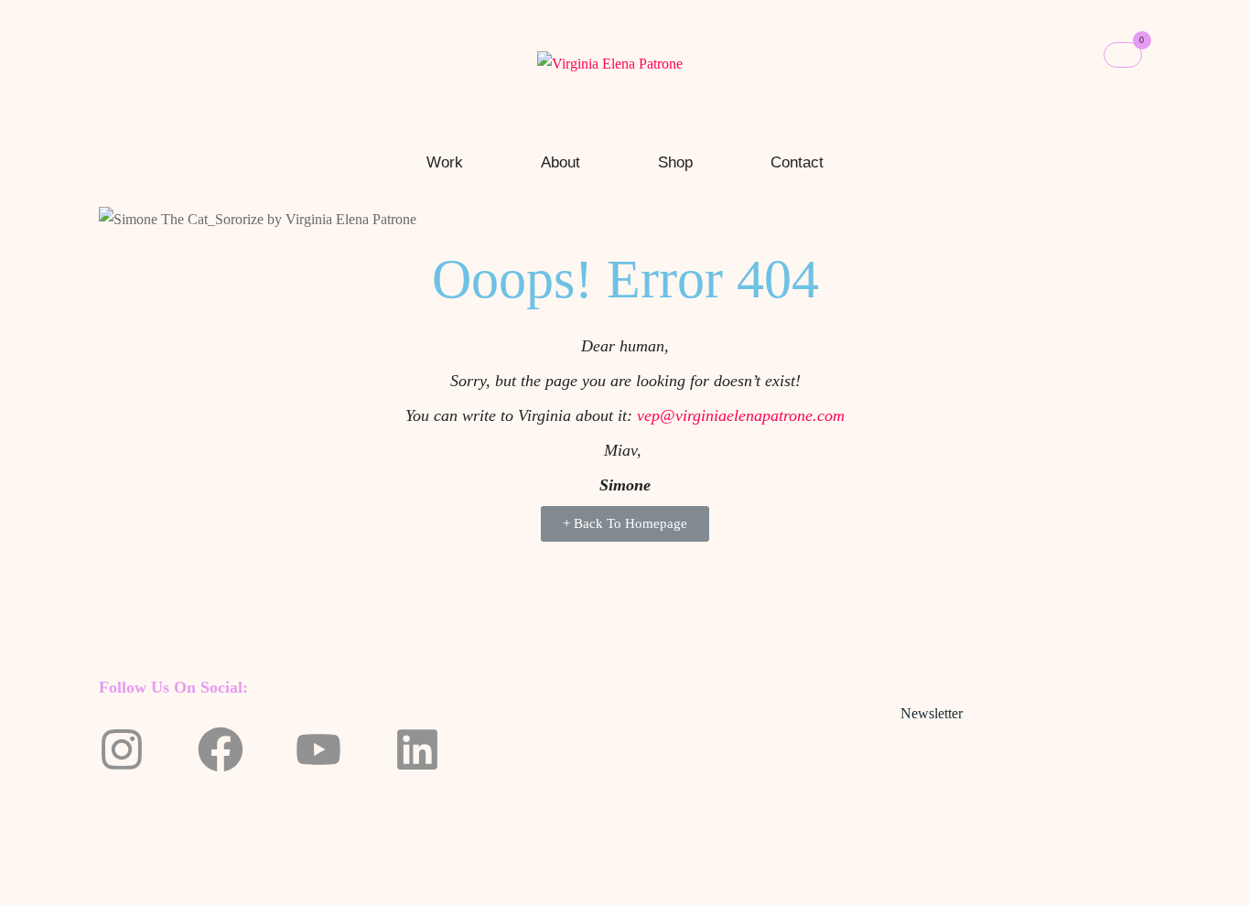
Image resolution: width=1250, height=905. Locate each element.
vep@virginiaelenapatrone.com (741, 415)
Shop (675, 162)
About (560, 162)
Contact (797, 162)
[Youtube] (318, 749)
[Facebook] (220, 749)
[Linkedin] (417, 749)
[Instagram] (122, 749)
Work (444, 162)
